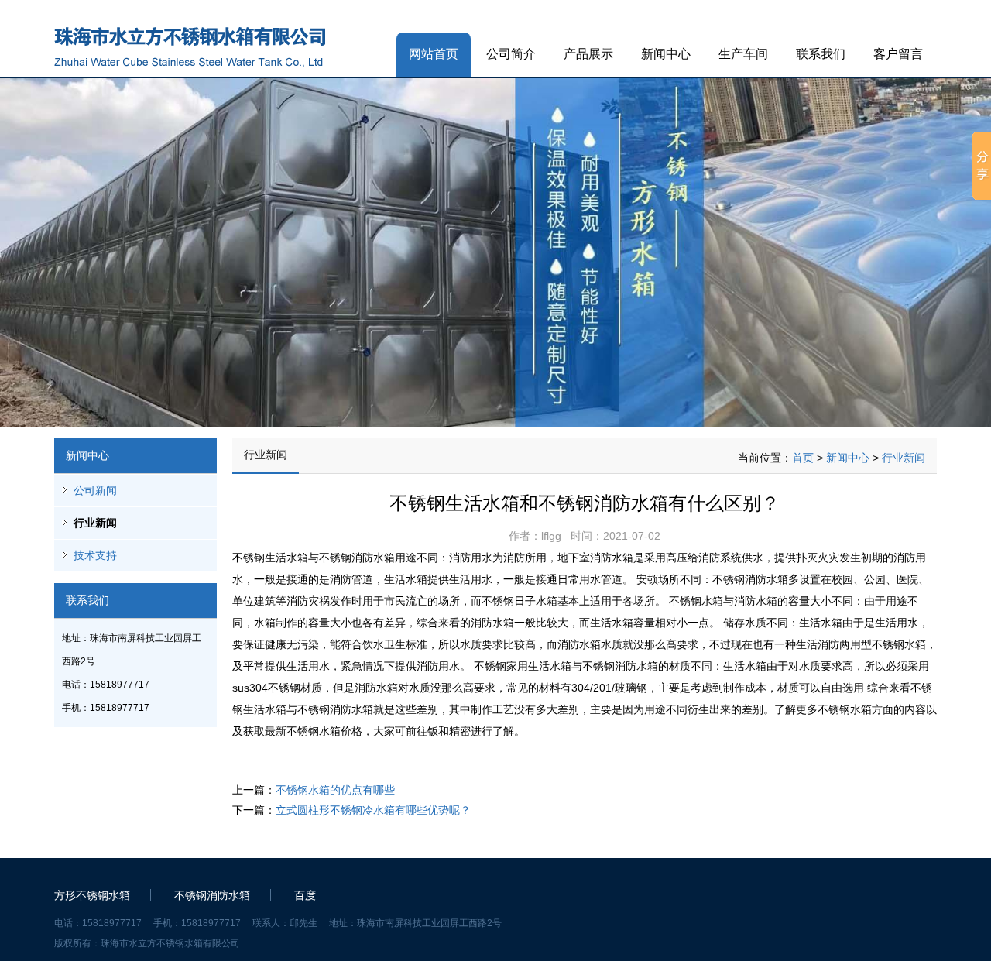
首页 (803, 457)
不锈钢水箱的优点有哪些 (335, 790)
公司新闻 (95, 490)
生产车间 (743, 53)
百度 (305, 895)
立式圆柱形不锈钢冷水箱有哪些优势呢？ (373, 810)
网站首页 (433, 53)
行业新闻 (95, 523)
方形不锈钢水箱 (92, 895)
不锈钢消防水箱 (212, 895)
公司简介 (511, 53)
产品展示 (588, 53)
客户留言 (898, 53)
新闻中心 (666, 53)
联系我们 (820, 53)
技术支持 (95, 555)
